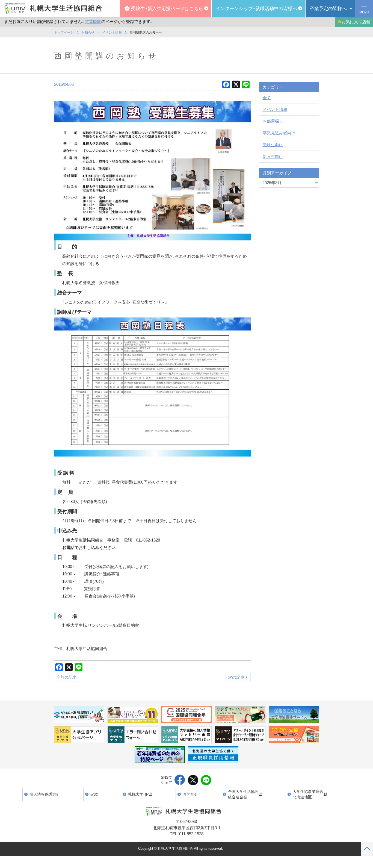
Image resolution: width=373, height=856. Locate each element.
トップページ (64, 32)
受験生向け (273, 145)
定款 (94, 794)
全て (267, 98)
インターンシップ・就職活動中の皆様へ (256, 8)
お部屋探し (273, 121)
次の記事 (236, 677)
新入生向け (273, 156)
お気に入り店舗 (356, 22)
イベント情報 (112, 32)
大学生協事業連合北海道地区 (308, 794)
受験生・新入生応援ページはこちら (167, 8)
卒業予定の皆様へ (328, 8)
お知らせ (87, 32)
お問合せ (190, 794)
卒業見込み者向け (279, 133)
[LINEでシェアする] (206, 780)
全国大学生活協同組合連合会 (243, 794)
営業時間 (93, 21)
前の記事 (68, 677)
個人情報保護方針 (44, 794)
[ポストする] (193, 780)
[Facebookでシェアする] (180, 780)
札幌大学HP (138, 794)
